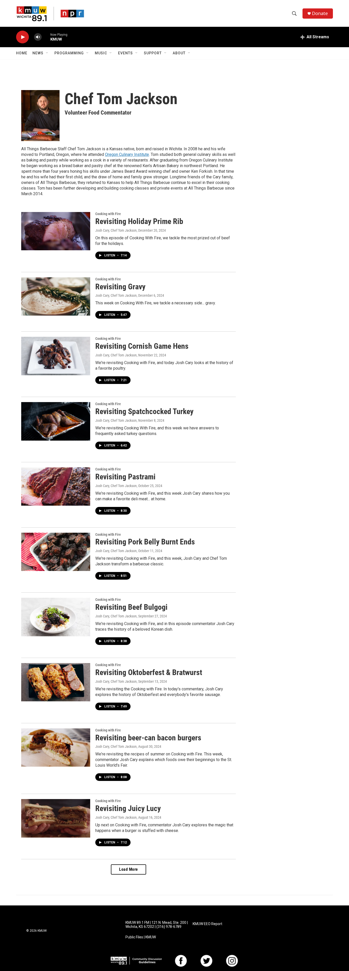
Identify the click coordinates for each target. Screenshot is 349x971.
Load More (128, 869)
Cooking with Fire (108, 214)
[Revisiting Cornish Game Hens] (55, 356)
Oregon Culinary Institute (127, 154)
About (179, 53)
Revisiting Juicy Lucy (128, 808)
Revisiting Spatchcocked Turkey (144, 411)
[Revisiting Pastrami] (55, 486)
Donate (320, 13)
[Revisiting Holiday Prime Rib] (55, 231)
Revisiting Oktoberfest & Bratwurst (148, 672)
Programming (69, 53)
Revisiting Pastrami (125, 476)
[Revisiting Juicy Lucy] (55, 818)
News (37, 53)
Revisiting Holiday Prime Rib (139, 221)
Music (101, 53)
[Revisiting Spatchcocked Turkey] (55, 421)
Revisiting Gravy (120, 286)
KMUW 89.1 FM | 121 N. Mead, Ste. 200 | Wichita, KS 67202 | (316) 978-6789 (156, 925)
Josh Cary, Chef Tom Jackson (116, 230)
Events (125, 53)
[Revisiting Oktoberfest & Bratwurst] (55, 682)
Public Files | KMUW (140, 937)
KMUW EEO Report (207, 924)
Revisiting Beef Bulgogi (131, 607)
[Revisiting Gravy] (55, 296)
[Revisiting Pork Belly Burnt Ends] (55, 552)
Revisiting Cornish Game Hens (142, 346)
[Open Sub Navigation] (47, 53)
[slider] (46, 37)
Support (153, 53)
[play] (22, 37)
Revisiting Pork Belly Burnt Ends (145, 541)
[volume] (37, 37)
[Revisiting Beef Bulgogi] (55, 617)
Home (21, 53)
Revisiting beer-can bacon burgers (148, 737)
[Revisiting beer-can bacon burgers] (55, 747)
